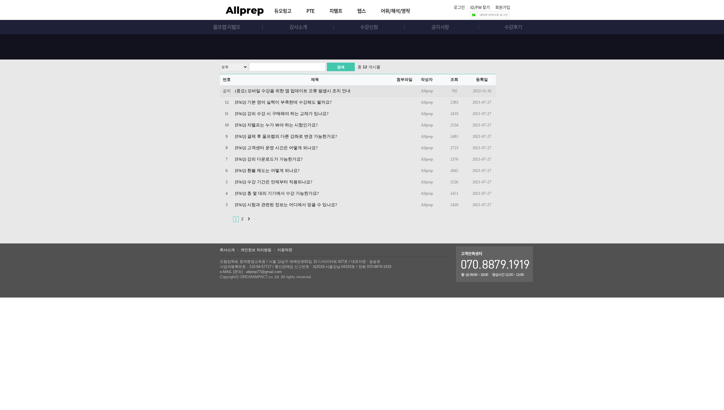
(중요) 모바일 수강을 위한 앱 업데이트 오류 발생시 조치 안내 (292, 91)
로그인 (459, 7)
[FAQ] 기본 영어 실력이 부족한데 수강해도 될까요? (283, 102)
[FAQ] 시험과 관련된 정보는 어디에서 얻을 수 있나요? (286, 204)
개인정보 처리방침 (256, 250)
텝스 (361, 10)
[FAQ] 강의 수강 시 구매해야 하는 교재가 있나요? (282, 113)
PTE (310, 10)
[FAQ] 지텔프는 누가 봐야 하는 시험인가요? (276, 125)
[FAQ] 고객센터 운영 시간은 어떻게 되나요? (276, 147)
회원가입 (502, 7)
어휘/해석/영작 (395, 10)
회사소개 (227, 250)
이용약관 (284, 250)
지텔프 (335, 10)
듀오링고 (282, 10)
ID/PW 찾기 (480, 7)
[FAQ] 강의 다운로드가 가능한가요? (269, 159)
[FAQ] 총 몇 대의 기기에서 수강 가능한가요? (277, 193)
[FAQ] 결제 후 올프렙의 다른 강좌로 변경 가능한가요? (286, 136)
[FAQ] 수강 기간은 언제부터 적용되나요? (273, 182)
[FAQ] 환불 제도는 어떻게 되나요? (267, 170)
